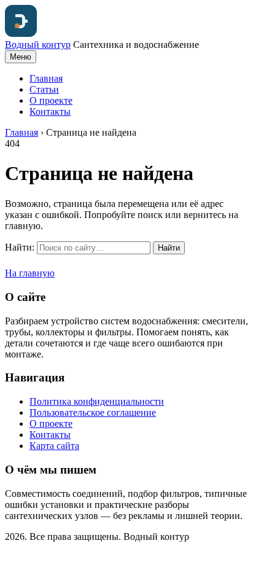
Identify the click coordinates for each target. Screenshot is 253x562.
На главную (30, 273)
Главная (46, 78)
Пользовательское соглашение (92, 412)
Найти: (19, 247)
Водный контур (38, 44)
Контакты (50, 111)
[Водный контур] (21, 33)
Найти (169, 247)
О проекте (50, 100)
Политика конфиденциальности (96, 401)
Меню (20, 56)
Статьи (44, 89)
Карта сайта (54, 445)
